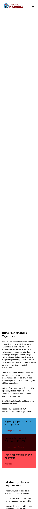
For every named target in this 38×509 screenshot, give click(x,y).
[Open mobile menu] (33, 6)
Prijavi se (8, 464)
